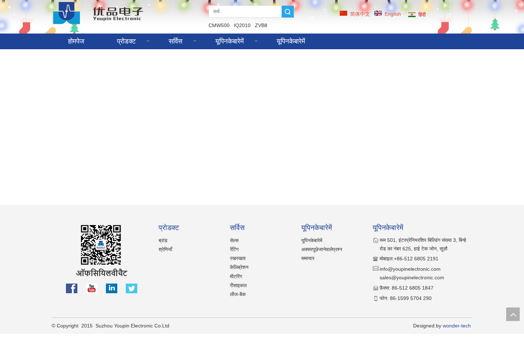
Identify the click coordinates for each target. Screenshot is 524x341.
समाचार (307, 258)
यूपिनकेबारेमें (229, 41)
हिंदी (422, 14)
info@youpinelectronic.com (411, 269)
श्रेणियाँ (165, 249)
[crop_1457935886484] (99, 12)
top (513, 314)
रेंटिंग (234, 249)
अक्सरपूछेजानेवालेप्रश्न (321, 249)
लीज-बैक (238, 294)
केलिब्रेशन (239, 267)
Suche (288, 11)
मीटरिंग (236, 276)
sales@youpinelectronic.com (412, 277)
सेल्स (234, 240)
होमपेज (76, 41)
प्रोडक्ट (126, 41)
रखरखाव (238, 258)
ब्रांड (163, 240)
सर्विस (176, 41)
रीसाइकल (238, 285)
